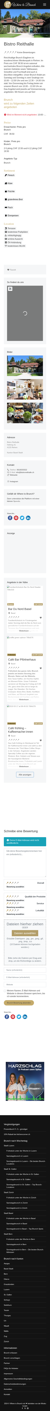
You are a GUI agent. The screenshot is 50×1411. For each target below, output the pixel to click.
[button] (25, 114)
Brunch (7, 163)
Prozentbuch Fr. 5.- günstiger (16, 1129)
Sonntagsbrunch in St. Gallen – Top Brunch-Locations (24, 1186)
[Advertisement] (26, 553)
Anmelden (8, 1389)
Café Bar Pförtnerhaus (22, 659)
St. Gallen (8, 1295)
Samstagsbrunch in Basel (16, 1224)
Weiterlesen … (25, 631)
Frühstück (11, 655)
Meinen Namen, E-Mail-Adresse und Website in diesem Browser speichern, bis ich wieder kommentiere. (26, 993)
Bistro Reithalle (19, 43)
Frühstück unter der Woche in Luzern (21, 1151)
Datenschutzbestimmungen (15, 1384)
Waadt (6, 1326)
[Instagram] (28, 1408)
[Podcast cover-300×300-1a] (25, 1100)
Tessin (6, 1310)
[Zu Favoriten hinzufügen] (40, 618)
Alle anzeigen (25, 775)
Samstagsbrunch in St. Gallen (18, 1179)
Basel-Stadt (8, 1269)
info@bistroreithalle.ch (25, 472)
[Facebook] (22, 1408)
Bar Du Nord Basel (19, 609)
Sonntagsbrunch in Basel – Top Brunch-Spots (24, 1229)
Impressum (8, 1374)
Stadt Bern (8, 1234)
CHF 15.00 (38, 723)
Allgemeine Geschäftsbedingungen (18, 1379)
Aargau (7, 1263)
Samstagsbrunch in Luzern (17, 1156)
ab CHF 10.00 (37, 655)
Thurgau (7, 1315)
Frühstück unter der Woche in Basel (21, 1218)
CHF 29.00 (38, 604)
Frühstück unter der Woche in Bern (20, 1239)
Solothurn (8, 1305)
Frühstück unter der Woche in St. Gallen (22, 1174)
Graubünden (9, 1284)
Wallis (6, 1331)
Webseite (13, 475)
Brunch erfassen (10, 1353)
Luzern (6, 1289)
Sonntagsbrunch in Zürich (16, 1208)
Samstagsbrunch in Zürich (17, 1203)
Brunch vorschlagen (12, 1358)
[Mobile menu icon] (44, 4)
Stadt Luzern (9, 1146)
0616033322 (22, 470)
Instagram (14, 481)
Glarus (6, 1279)
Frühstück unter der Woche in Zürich (21, 1198)
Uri (5, 1321)
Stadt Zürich (9, 1192)
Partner (7, 1363)
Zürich (6, 1341)
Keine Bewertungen (26, 52)
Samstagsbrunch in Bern (16, 1244)
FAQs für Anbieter (11, 1368)
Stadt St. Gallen (10, 1169)
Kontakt (7, 1394)
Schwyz (7, 1300)
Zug (5, 1336)
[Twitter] (25, 1408)
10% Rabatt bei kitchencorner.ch (17, 1134)
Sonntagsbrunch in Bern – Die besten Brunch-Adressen (25, 1251)
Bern (6, 1274)
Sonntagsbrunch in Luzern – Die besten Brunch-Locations (26, 1162)
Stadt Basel (8, 1213)
